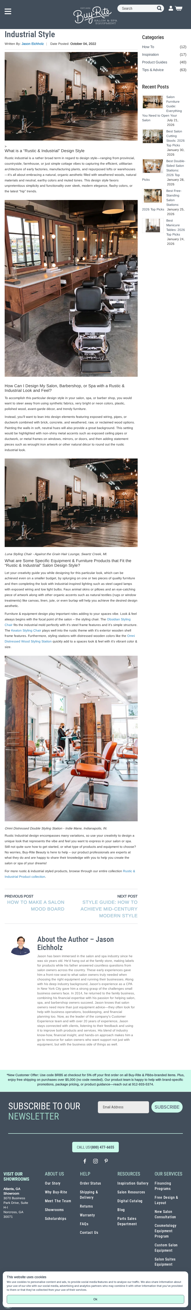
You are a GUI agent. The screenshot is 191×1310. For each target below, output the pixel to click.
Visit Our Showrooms (16, 1176)
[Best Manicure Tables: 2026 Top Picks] (153, 225)
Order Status (90, 1183)
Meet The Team (58, 1201)
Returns (86, 1206)
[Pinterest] (106, 1162)
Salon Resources (131, 1192)
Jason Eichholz (33, 44)
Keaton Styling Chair (26, 630)
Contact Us (89, 1232)
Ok (95, 1299)
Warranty (87, 1215)
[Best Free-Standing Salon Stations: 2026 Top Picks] (153, 195)
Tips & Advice (153, 70)
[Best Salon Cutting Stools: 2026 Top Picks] (153, 136)
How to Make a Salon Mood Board (36, 905)
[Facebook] (84, 1162)
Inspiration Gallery (133, 1183)
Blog (121, 1210)
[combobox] (140, 8)
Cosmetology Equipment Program (165, 1230)
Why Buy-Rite (56, 1192)
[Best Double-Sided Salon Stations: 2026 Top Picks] (153, 166)
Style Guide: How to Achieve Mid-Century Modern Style (109, 909)
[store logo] (95, 15)
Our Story (53, 1183)
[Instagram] (95, 1162)
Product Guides (154, 62)
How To (148, 47)
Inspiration (150, 54)
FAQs (84, 1224)
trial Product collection (29, 876)
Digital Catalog (130, 1201)
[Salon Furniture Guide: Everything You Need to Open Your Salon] (153, 101)
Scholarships (55, 1218)
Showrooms (54, 1210)
